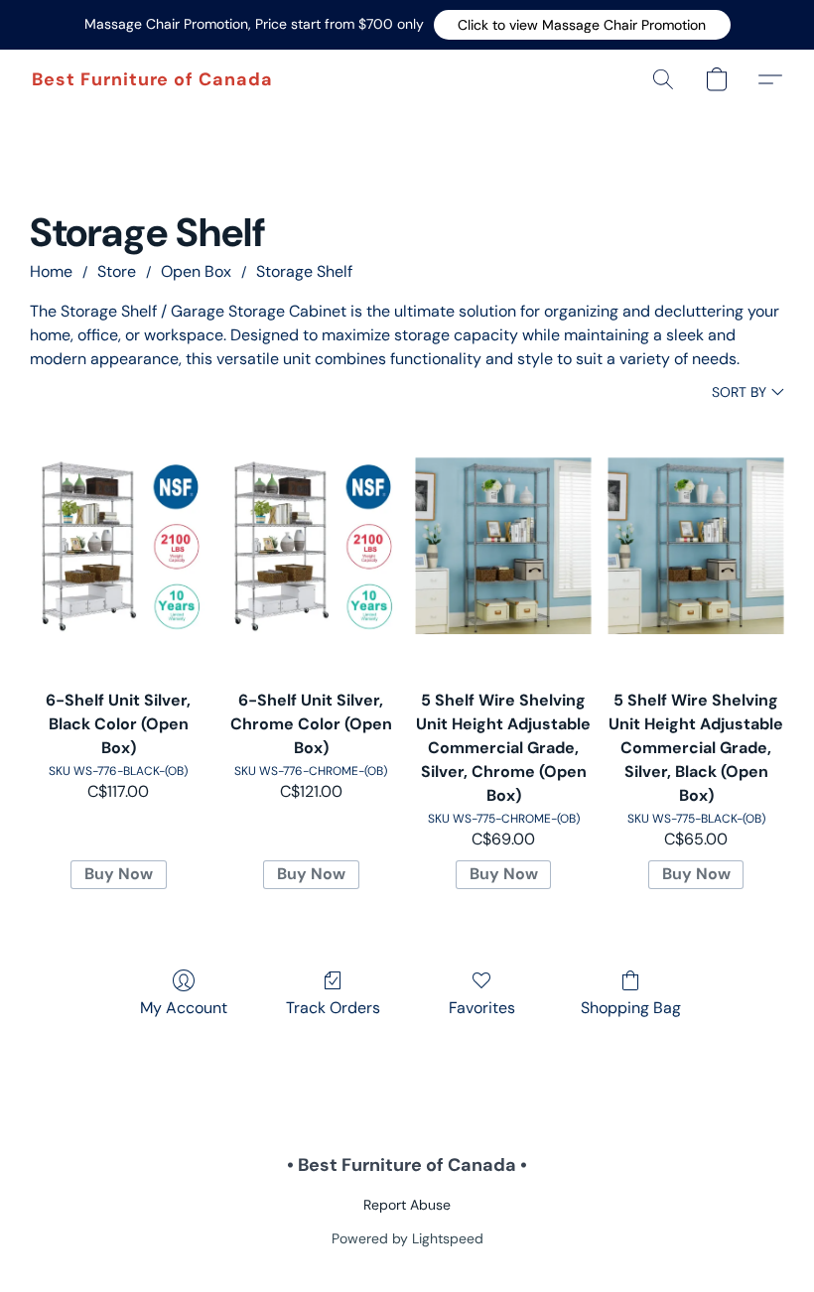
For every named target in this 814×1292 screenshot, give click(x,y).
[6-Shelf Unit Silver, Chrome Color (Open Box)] (310, 546)
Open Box (196, 271)
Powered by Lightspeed (407, 1238)
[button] (582, 25)
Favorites (482, 1007)
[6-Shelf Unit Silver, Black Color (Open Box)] (118, 546)
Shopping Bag (631, 1007)
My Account (183, 1007)
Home (51, 271)
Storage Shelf (304, 271)
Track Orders (333, 1007)
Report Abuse (407, 1205)
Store (116, 271)
